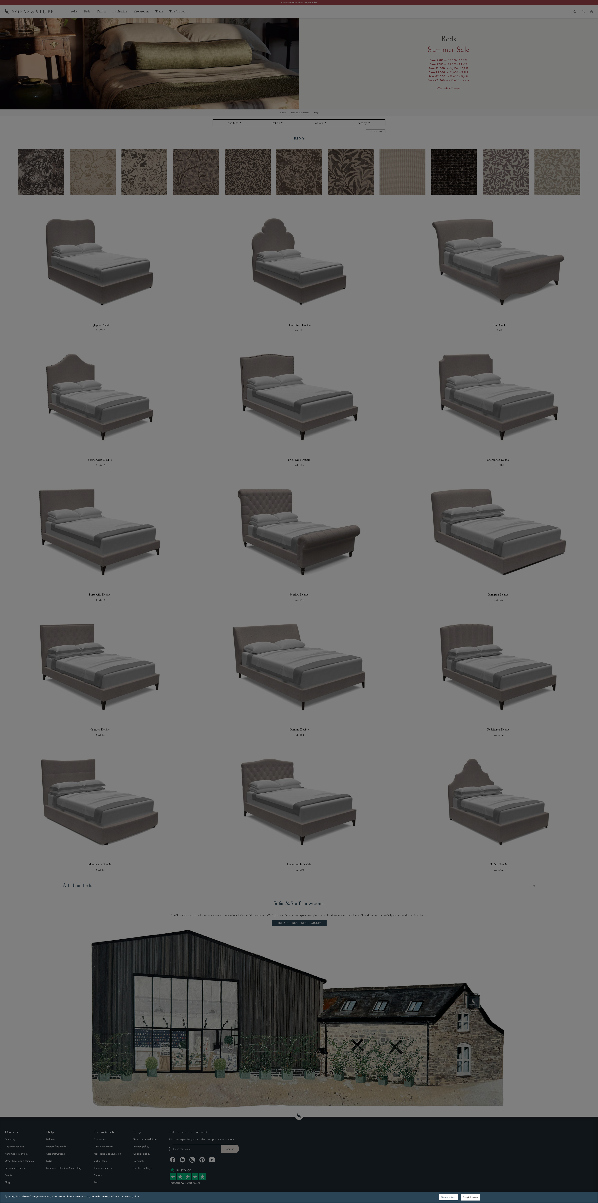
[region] (299, 1197)
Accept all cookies (470, 1197)
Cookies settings (448, 1197)
